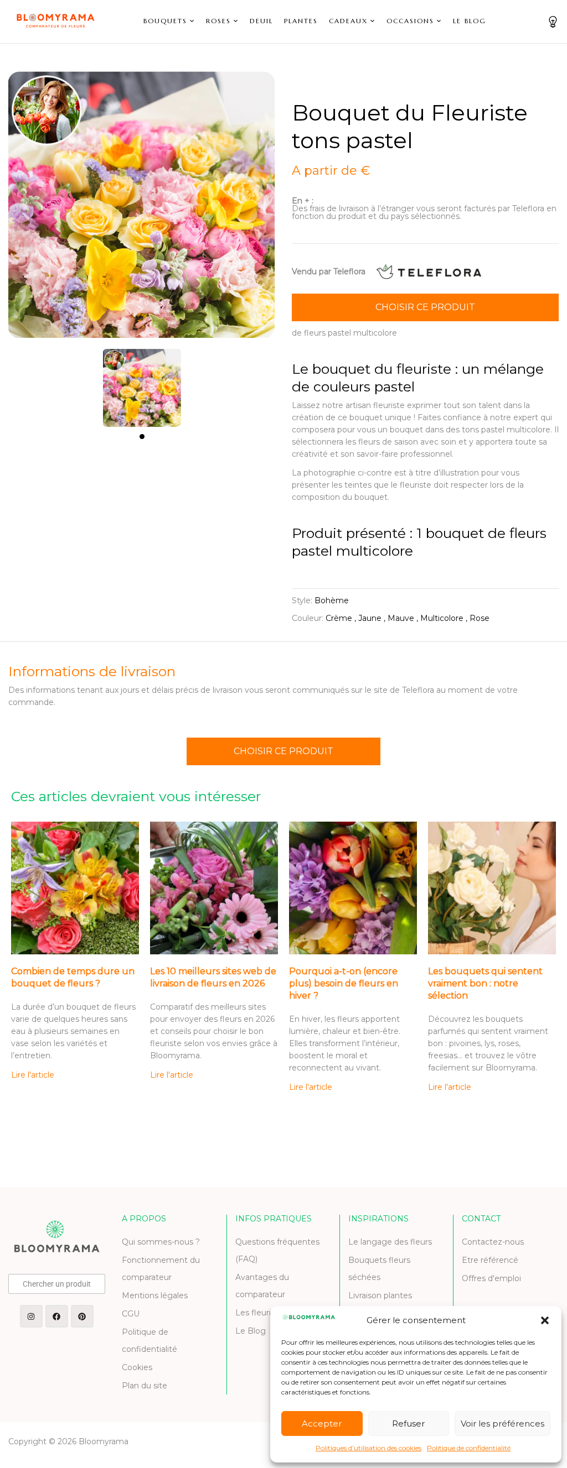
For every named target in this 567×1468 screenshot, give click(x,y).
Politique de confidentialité (469, 1448)
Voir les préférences (502, 1423)
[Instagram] (31, 1316)
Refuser (408, 1423)
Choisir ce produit (425, 307)
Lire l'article (32, 1075)
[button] (544, 1320)
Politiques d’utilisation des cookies (368, 1448)
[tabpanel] (142, 382)
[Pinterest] (82, 1316)
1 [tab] (142, 436)
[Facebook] (56, 1316)
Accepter (322, 1423)
